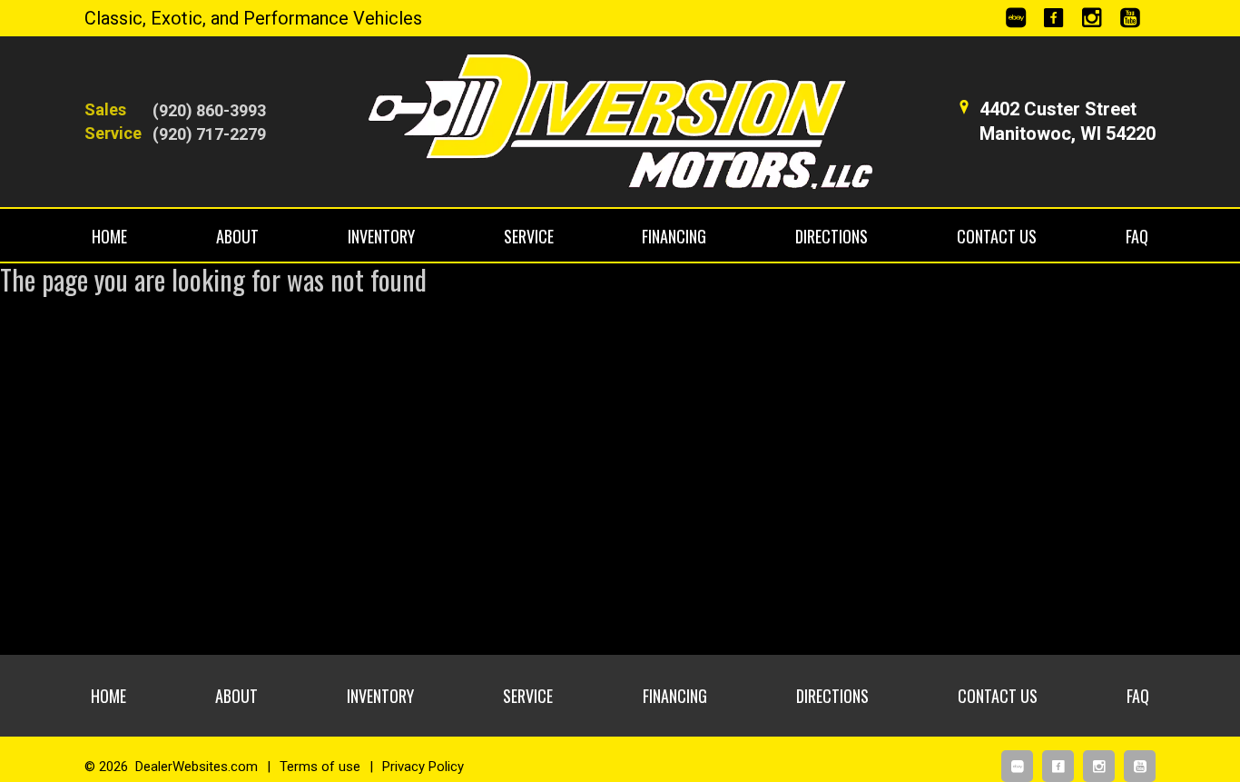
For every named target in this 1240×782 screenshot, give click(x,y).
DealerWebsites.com (196, 766)
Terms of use (320, 766)
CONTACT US (997, 236)
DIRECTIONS (831, 236)
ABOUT (237, 236)
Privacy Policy (423, 766)
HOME (109, 236)
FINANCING (674, 236)
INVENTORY (381, 236)
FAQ (1137, 236)
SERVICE (529, 236)
